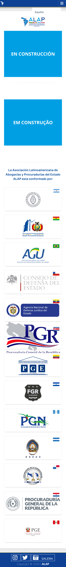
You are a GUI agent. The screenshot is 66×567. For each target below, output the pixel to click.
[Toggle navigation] (62, 3)
